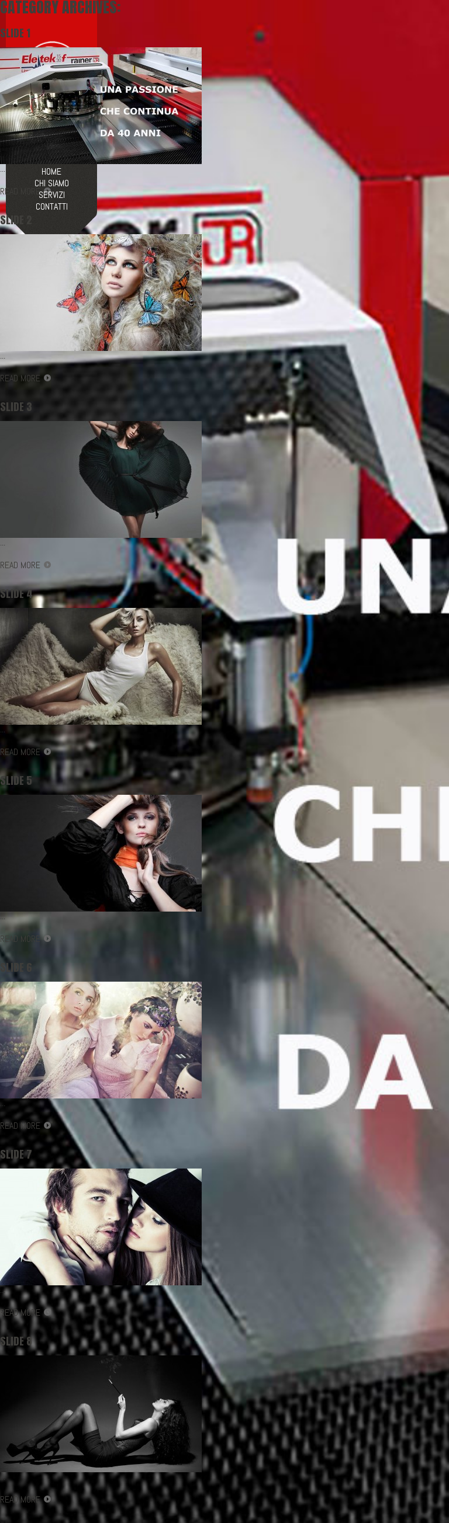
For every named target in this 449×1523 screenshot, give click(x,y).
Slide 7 (16, 1154)
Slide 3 (16, 407)
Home (51, 171)
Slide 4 (16, 594)
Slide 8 (16, 1341)
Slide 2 (16, 220)
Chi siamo (51, 183)
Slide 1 (15, 33)
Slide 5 (16, 781)
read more (20, 378)
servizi (52, 195)
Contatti (52, 206)
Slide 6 (16, 967)
